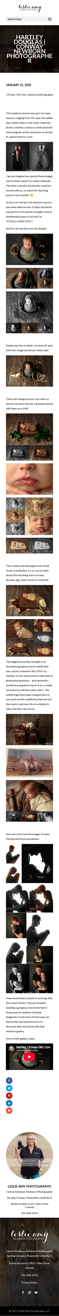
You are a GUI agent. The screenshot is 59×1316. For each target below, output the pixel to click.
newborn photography (40, 94)
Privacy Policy (29, 1282)
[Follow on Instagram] (29, 1292)
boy (24, 94)
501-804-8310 (29, 1213)
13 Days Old (13, 94)
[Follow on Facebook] (23, 1292)
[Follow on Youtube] (36, 1292)
